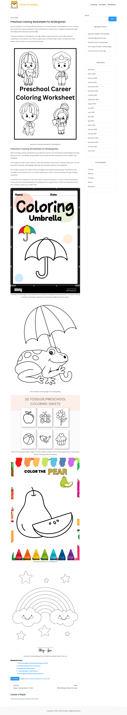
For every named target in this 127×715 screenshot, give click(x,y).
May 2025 (91, 117)
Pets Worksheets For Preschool (29, 666)
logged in (22, 699)
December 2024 (93, 138)
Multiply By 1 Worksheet (26, 668)
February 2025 (92, 129)
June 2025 (91, 112)
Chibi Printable (28, 4)
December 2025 (93, 87)
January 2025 (92, 134)
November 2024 (93, 142)
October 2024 (92, 146)
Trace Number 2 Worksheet (28, 671)
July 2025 (91, 108)
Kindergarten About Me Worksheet (30, 674)
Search (87, 15)
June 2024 (91, 151)
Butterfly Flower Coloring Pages (98, 42)
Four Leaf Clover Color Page (97, 51)
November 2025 (93, 91)
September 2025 (93, 99)
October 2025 (92, 95)
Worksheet (112, 5)
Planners (90, 174)
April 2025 (91, 121)
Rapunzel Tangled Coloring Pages (98, 34)
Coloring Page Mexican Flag (97, 38)
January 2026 (92, 82)
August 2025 (92, 104)
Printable (102, 5)
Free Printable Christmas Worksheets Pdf (33, 663)
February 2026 (92, 78)
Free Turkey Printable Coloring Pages (99, 47)
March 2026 (91, 74)
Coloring (93, 5)
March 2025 (91, 125)
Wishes (90, 182)
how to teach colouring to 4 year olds (37, 678)
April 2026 (91, 70)
